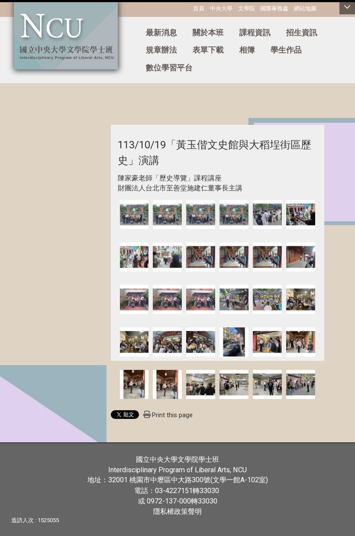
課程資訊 (255, 32)
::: (2, 28)
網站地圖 (305, 8)
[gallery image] (134, 214)
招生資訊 (301, 32)
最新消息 (161, 32)
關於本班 (208, 32)
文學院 (246, 8)
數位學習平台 (169, 67)
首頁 (198, 8)
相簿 (247, 49)
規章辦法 (161, 49)
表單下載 (208, 49)
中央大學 (221, 8)
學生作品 (286, 49)
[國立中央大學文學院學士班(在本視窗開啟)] (66, 34)
